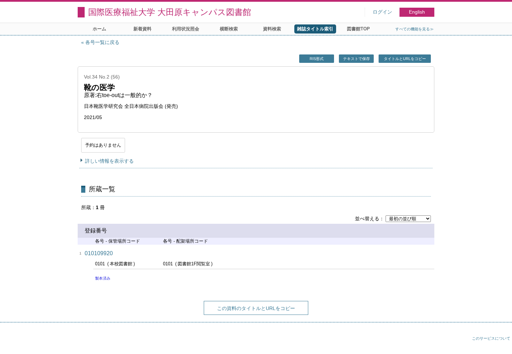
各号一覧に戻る (102, 42)
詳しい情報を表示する (109, 161)
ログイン (382, 12)
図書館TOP (358, 28)
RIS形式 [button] (317, 59)
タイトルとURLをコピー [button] (405, 59)
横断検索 (229, 28)
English (417, 12)
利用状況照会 (185, 28)
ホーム (99, 28)
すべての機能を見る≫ (414, 29)
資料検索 (272, 28)
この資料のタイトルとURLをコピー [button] (256, 308)
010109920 (99, 253)
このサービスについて (491, 338)
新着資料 (142, 28)
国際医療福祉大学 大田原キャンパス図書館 (169, 12)
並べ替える (367, 218)
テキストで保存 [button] (356, 59)
